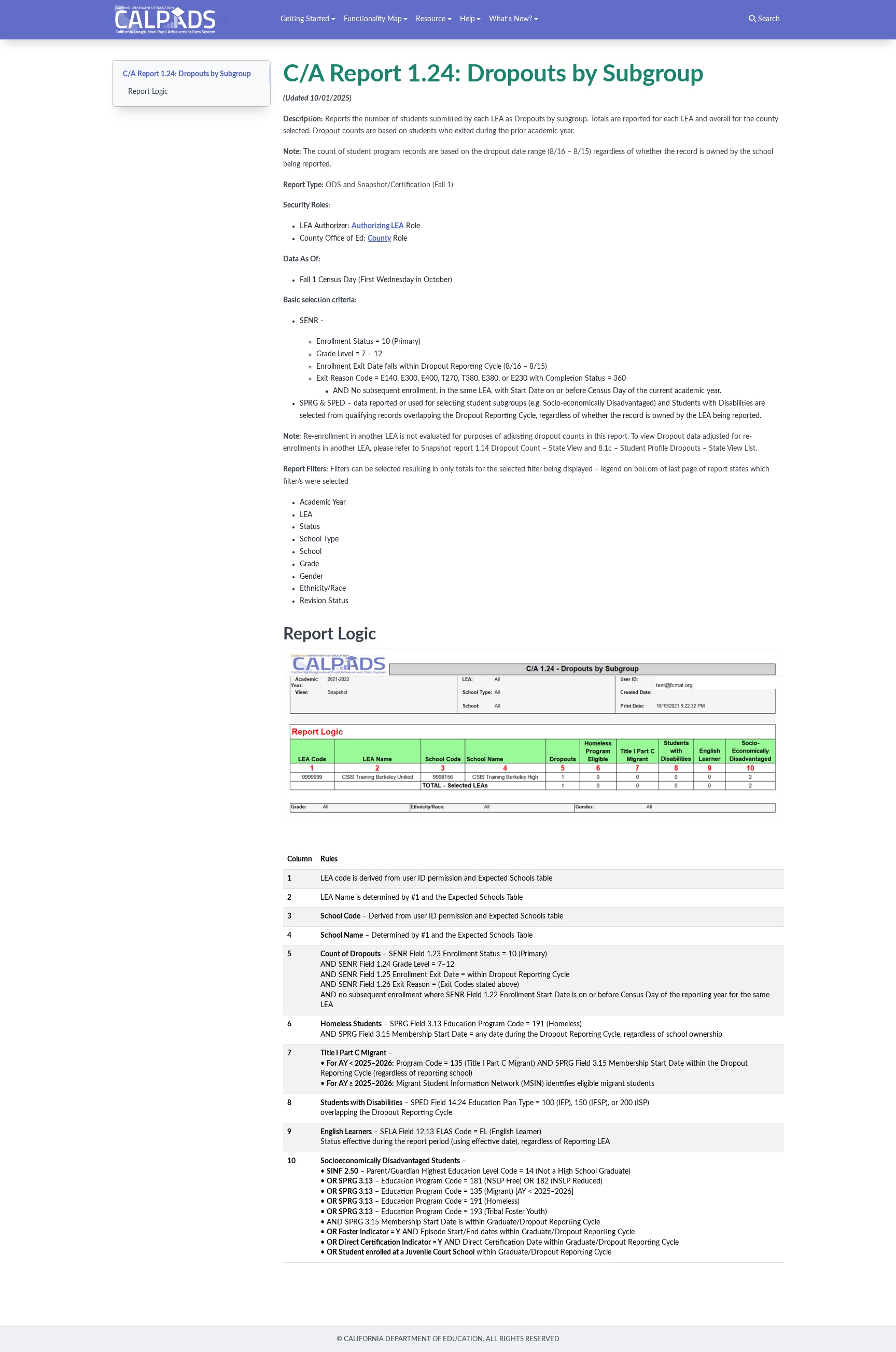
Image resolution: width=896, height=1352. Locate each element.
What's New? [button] (510, 19)
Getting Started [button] (305, 19)
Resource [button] (430, 19)
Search (768, 19)
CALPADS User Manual (173, 20)
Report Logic (148, 91)
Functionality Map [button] (373, 19)
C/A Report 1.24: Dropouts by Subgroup (187, 74)
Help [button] (467, 19)
